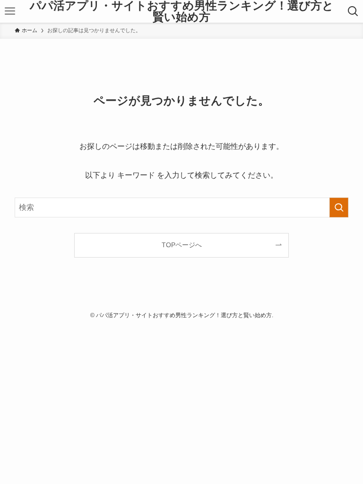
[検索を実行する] (338, 207)
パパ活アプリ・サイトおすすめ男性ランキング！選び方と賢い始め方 (182, 11)
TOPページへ (182, 245)
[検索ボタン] (353, 11)
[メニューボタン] (9, 11)
